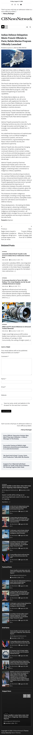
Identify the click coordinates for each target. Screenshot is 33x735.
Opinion (10, 220)
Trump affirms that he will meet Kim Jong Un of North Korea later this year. (19, 556)
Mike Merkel (22, 48)
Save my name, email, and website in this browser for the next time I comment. (17, 404)
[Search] (30, 27)
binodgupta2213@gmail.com (10, 490)
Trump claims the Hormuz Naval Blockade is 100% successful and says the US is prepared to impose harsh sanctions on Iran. (19, 519)
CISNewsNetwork (16, 18)
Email (3, 387)
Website (3, 395)
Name (3, 379)
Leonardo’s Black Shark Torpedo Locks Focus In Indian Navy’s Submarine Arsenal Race (16, 255)
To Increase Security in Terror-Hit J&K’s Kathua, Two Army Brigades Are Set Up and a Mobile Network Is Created (16, 282)
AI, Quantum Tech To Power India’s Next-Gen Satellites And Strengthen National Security (19, 652)
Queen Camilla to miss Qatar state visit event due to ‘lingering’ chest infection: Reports (16, 486)
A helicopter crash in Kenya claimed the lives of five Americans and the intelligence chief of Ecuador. (19, 532)
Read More (5, 502)
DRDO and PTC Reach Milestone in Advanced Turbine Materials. (16, 327)
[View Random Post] (27, 27)
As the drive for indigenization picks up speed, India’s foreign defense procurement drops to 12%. (19, 507)
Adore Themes (16, 733)
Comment (5, 356)
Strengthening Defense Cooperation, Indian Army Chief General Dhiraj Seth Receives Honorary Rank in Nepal (20, 662)
